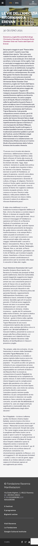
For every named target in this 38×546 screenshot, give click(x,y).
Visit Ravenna (10, 523)
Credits (7, 542)
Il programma (10, 510)
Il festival (8, 506)
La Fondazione (10, 527)
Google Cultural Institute (15, 531)
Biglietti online (11, 514)
